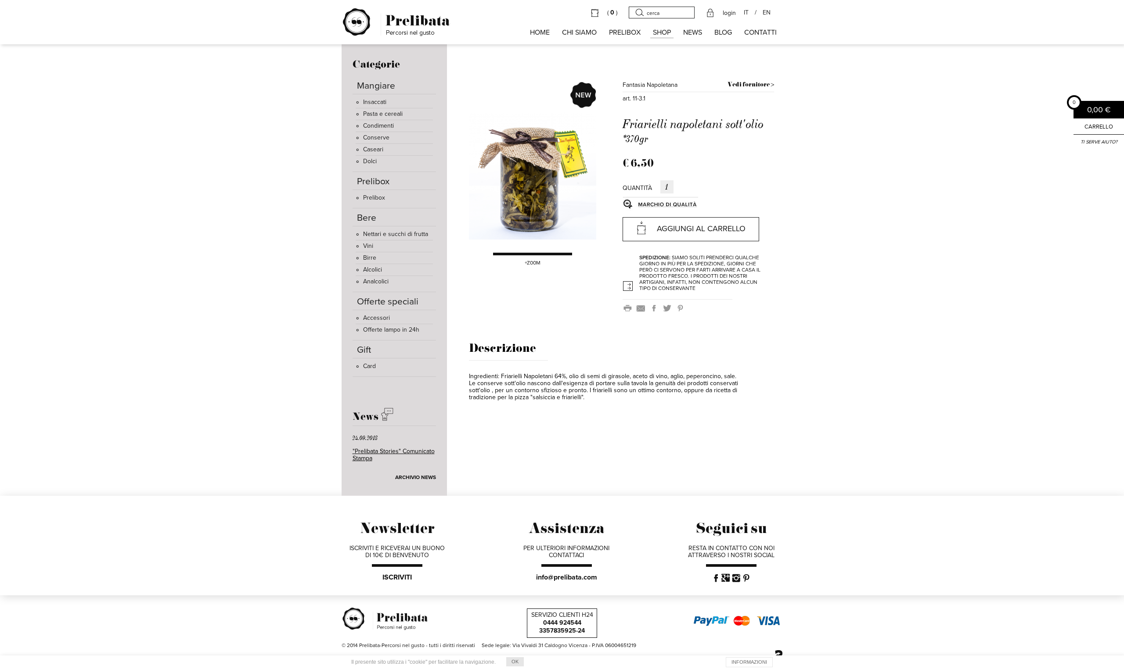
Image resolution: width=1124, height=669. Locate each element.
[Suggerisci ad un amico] (642, 307)
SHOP (662, 32)
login (729, 13)
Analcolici (376, 281)
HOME (540, 32)
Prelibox (374, 197)
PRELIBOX (625, 32)
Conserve (376, 137)
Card (369, 366)
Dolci (370, 161)
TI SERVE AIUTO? (1099, 142)
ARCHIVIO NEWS (415, 477)
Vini (368, 246)
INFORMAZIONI (749, 662)
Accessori (376, 318)
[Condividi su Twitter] (668, 307)
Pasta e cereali (383, 114)
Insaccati (374, 102)
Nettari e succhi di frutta (395, 234)
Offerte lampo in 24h (391, 329)
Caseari (373, 149)
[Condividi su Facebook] (655, 307)
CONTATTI (760, 32)
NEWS (692, 32)
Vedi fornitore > (751, 85)
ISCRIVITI (397, 577)
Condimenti (378, 125)
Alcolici (372, 269)
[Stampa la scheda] (629, 307)
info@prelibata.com (566, 577)
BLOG (723, 32)
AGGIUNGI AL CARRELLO (701, 228)
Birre (369, 257)
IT (746, 12)
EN (767, 12)
